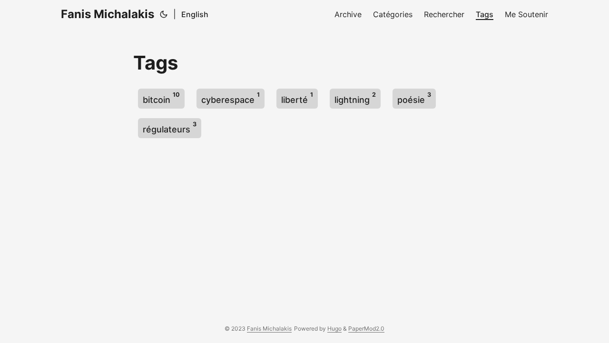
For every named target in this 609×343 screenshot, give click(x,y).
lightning (355, 98)
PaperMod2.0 (366, 328)
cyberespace (230, 98)
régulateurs (169, 127)
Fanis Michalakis (107, 14)
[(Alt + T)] (163, 14)
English (194, 14)
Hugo (334, 328)
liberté (297, 98)
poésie (414, 98)
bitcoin (161, 98)
